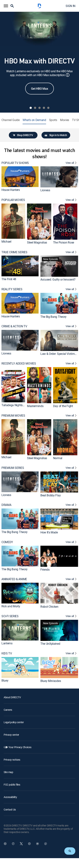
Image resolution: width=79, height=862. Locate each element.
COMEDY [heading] (7, 542)
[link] (20, 176)
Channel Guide (10, 120)
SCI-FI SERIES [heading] (10, 616)
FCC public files (12, 784)
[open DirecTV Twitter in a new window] (21, 843)
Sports (53, 120)
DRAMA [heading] (6, 505)
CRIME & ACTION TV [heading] (14, 326)
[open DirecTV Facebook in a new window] (13, 843)
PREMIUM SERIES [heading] (12, 468)
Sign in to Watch (58, 135)
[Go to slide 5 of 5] (48, 108)
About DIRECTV (12, 697)
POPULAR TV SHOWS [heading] (15, 163)
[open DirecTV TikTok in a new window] (45, 843)
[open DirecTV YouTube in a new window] (37, 843)
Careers (8, 709)
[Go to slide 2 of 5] (35, 108)
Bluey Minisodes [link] (50, 681)
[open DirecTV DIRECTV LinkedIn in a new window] (5, 843)
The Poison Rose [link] (63, 242)
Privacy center (11, 734)
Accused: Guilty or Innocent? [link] (58, 279)
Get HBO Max (39, 89)
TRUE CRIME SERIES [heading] (14, 252)
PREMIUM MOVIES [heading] (13, 416)
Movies (64, 120)
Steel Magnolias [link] (37, 242)
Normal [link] (57, 458)
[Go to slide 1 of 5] (31, 108)
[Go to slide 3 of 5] (39, 108)
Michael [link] (6, 241)
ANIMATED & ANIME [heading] (14, 579)
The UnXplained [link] (50, 644)
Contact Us (10, 809)
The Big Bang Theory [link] (53, 317)
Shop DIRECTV (25, 135)
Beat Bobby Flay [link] (50, 495)
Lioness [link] (45, 190)
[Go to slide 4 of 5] (44, 108)
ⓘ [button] (67, 74)
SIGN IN (70, 6)
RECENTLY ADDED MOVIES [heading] (18, 363)
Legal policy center (14, 722)
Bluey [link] (4, 680)
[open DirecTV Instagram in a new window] (29, 843)
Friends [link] (45, 569)
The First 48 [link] (8, 279)
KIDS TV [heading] (6, 653)
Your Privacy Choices (19, 747)
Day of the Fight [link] (63, 406)
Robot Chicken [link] (49, 607)
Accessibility (10, 797)
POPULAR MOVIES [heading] (13, 200)
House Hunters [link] (10, 190)
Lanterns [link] (6, 643)
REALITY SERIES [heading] (11, 289)
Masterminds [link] (35, 406)
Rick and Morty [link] (10, 606)
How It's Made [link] (49, 532)
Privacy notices (12, 759)
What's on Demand (34, 120)
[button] (6, 6)
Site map (8, 772)
